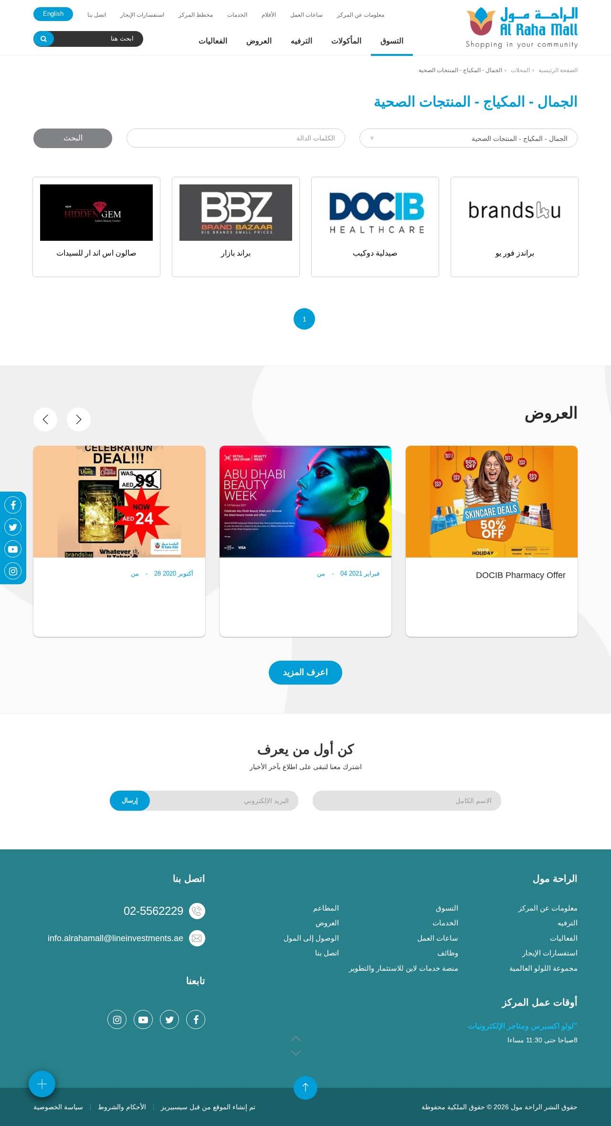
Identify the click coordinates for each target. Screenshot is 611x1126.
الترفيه (301, 41)
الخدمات (237, 14)
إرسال (130, 800)
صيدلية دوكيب (375, 253)
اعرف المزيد (305, 672)
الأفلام (269, 14)
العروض (259, 41)
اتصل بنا (96, 14)
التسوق (391, 41)
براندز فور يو (514, 253)
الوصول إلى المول (311, 938)
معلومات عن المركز (360, 14)
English (53, 13)
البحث (73, 138)
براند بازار (236, 253)
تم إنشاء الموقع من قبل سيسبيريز (208, 1107)
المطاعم (326, 908)
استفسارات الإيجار (142, 14)
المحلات (520, 70)
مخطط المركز (196, 14)
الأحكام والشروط (122, 1107)
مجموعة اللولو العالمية (543, 968)
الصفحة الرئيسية (558, 70)
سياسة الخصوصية (58, 1107)
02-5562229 (153, 910)
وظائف (447, 953)
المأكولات (346, 41)
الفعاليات (213, 41)
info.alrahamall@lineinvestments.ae (115, 938)
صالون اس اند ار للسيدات (96, 253)
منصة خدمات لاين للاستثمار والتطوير (403, 968)
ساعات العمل (306, 14)
